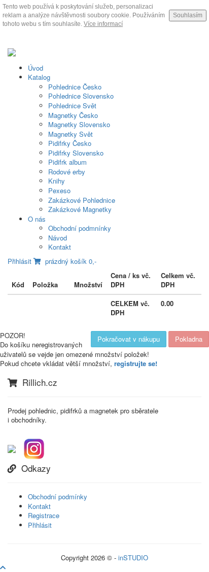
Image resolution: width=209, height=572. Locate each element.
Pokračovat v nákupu (128, 339)
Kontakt (59, 247)
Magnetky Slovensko (79, 124)
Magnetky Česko (73, 115)
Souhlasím (187, 15)
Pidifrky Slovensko (75, 153)
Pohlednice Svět (72, 105)
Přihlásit (19, 261)
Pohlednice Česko (74, 87)
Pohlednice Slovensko (81, 96)
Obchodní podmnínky (79, 228)
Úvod (35, 68)
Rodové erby (66, 171)
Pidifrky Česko (69, 143)
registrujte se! (135, 363)
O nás (37, 219)
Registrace (43, 515)
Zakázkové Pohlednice (81, 200)
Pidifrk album (67, 162)
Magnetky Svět (70, 134)
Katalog (39, 77)
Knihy (56, 181)
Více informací (103, 23)
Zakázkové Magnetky (80, 209)
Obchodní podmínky (57, 496)
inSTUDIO (133, 557)
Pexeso (59, 190)
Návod (57, 238)
